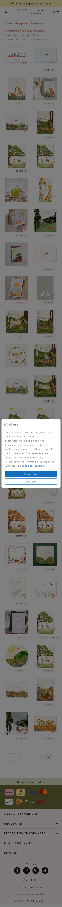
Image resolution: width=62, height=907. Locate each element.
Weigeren (31, 481)
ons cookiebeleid (35, 465)
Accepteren (31, 473)
